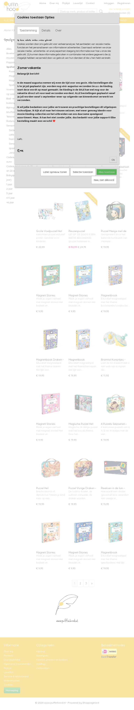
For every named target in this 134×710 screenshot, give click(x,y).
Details (46, 30)
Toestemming (28, 30)
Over (58, 30)
